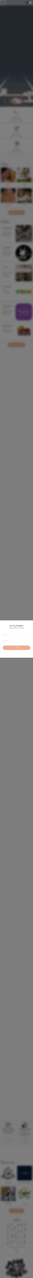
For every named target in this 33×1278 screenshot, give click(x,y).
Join (16, 647)
